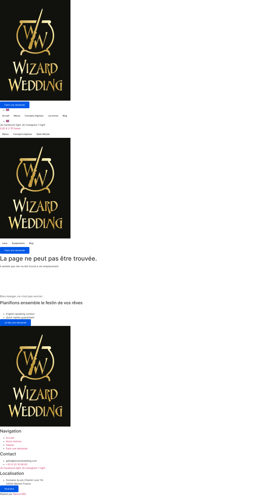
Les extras (53, 115)
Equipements (18, 243)
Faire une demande (14, 104)
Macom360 (19, 493)
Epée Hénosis (43, 134)
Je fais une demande (15, 322)
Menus (17, 115)
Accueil (5, 115)
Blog (65, 115)
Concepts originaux (34, 115)
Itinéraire (9, 488)
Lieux (4, 243)
